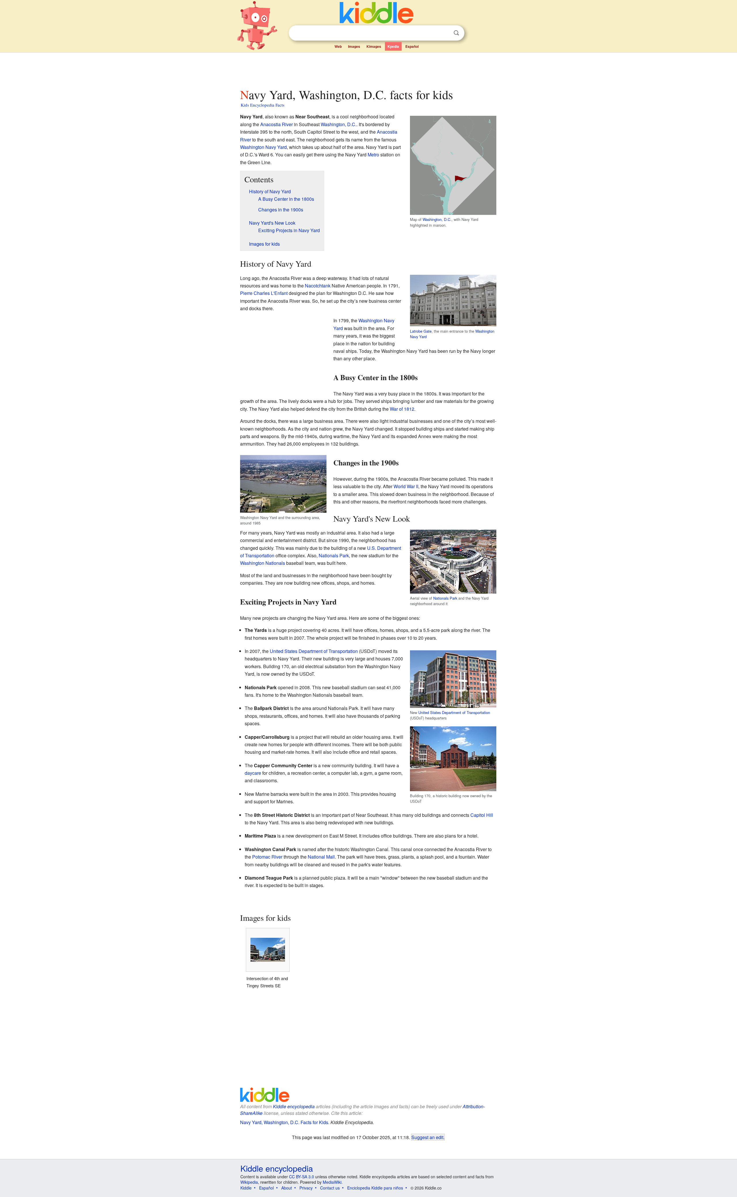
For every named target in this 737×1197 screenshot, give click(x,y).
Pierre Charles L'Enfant (264, 293)
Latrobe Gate (421, 331)
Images (354, 46)
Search (456, 32)
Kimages (373, 46)
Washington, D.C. (437, 219)
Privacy (306, 1188)
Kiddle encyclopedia (294, 1106)
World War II (406, 486)
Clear (444, 33)
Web (338, 46)
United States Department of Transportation (454, 712)
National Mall (321, 856)
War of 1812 (402, 409)
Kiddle (246, 1188)
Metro (373, 154)
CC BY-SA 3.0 (301, 1176)
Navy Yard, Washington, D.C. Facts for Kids (284, 1122)
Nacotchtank (317, 285)
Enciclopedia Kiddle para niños (375, 1188)
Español (412, 46)
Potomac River (267, 856)
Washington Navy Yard (263, 147)
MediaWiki (332, 1182)
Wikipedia (249, 1182)
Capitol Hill (481, 815)
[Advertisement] (368, 69)
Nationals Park (445, 598)
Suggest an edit (427, 1137)
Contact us (330, 1188)
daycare (253, 773)
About (286, 1188)
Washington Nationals (262, 563)
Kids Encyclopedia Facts (262, 105)
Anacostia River (276, 124)
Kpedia (393, 46)
